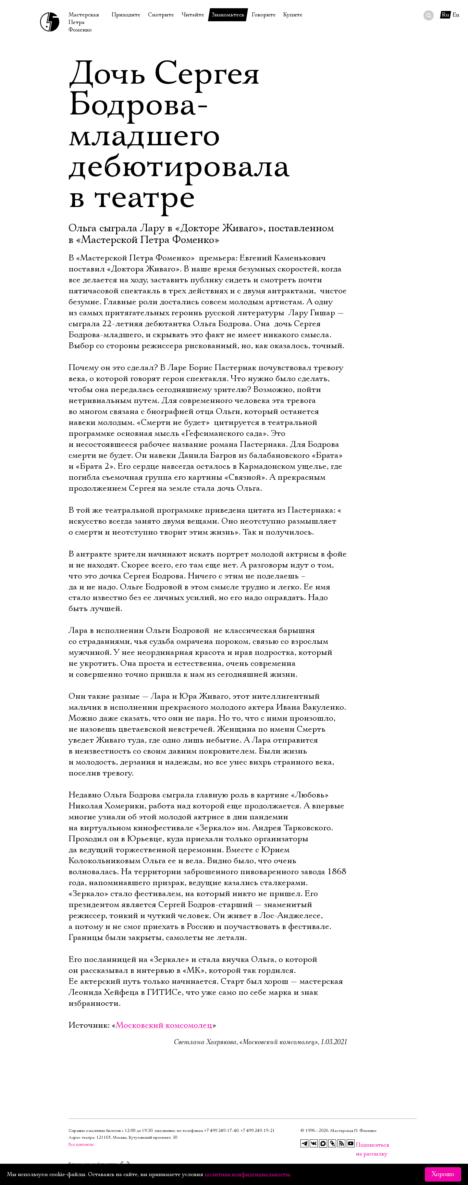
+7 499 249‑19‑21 (258, 1130)
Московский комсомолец (164, 1025)
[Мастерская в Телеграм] (304, 1143)
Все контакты (81, 1144)
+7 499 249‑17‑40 (221, 1130)
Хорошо (443, 1174)
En (456, 14)
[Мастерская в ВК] (314, 1143)
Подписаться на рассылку (360, 1145)
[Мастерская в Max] (323, 1143)
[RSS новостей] (341, 1143)
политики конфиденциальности (247, 1174)
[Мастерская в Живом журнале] (332, 1143)
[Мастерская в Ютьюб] (351, 1143)
